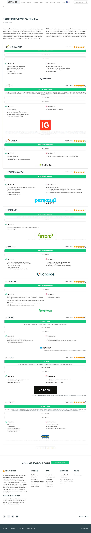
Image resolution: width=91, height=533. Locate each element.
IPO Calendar (63, 477)
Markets (35, 2)
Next (52, 448)
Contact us (6, 528)
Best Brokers (34, 484)
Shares (23, 2)
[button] (68, 2)
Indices (29, 2)
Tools (46, 2)
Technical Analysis (50, 479)
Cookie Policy (22, 528)
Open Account (45, 321)
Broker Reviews (35, 486)
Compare (52, 2)
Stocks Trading (49, 474)
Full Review (45, 59)
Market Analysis (78, 474)
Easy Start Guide (45, 54)
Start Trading (60, 462)
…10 (48, 448)
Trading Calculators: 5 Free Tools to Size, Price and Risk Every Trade (66, 481)
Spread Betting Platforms (37, 481)
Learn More (45, 361)
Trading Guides (49, 484)
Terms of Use (14, 528)
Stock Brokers (34, 474)
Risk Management (50, 477)
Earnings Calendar (64, 474)
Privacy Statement (31, 528)
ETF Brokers (34, 477)
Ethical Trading (49, 481)
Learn (41, 2)
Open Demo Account (45, 51)
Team (63, 2)
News (58, 2)
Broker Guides (49, 486)
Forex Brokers (34, 479)
